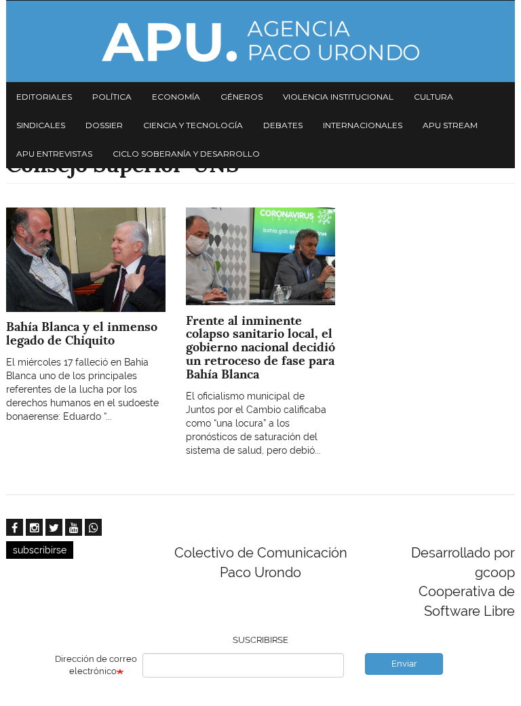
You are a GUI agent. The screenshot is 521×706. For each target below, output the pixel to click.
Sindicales (40, 125)
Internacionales (362, 125)
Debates (283, 125)
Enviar (404, 664)
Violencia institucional (338, 97)
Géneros (241, 97)
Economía (176, 97)
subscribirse (39, 550)
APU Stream (450, 125)
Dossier (104, 125)
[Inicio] (260, 41)
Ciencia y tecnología (193, 125)
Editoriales (44, 97)
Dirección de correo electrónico (96, 665)
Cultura (433, 97)
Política (112, 97)
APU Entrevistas (54, 154)
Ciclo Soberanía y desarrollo (186, 154)
